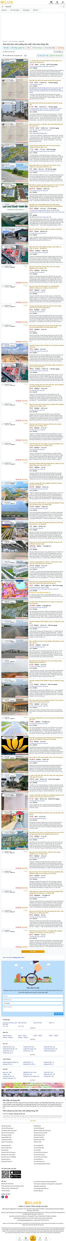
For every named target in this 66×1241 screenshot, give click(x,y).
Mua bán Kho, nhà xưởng (8, 1154)
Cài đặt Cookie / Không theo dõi (9, 1188)
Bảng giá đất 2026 (6, 1137)
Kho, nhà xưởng (14, 10)
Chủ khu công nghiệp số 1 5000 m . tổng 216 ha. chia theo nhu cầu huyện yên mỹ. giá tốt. (45, 562)
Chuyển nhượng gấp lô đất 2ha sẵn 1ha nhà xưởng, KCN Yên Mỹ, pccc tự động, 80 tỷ (45, 306)
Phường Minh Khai (36, 589)
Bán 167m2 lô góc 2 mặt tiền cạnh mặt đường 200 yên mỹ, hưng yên (46, 125)
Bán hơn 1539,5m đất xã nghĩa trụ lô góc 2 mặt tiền (45, 229)
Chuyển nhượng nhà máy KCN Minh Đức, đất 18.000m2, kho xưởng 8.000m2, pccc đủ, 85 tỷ (46, 385)
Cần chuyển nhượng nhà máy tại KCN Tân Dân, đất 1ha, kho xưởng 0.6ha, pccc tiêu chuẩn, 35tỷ (45, 326)
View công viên (53, 88)
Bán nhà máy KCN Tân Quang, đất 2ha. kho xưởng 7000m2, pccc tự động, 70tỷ (45, 425)
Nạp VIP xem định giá (7, 1142)
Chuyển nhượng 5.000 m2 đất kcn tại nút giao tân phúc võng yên (46, 346)
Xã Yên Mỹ (34, 84)
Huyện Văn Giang (35, 233)
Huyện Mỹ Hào (50, 110)
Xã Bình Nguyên (46, 210)
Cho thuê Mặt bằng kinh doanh (42, 1163)
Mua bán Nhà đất (6, 1145)
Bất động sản (37, 1126)
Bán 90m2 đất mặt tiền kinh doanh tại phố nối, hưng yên (45, 103)
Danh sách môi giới (39, 1137)
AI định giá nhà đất (6, 1139)
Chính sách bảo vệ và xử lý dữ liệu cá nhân (12, 1186)
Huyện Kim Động (35, 666)
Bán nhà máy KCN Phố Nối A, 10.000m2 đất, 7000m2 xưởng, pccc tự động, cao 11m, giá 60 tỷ (45, 931)
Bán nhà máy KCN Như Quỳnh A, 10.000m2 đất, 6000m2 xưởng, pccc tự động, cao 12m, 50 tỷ (44, 287)
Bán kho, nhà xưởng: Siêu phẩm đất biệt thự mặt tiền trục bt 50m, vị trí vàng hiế (46, 523)
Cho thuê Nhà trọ (38, 1159)
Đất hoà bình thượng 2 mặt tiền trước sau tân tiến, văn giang (46, 813)
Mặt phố (39, 88)
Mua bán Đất (4, 1150)
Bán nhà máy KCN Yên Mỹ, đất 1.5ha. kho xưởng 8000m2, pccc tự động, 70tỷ (44, 267)
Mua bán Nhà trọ (5, 1159)
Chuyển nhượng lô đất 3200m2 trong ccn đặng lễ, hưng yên (46, 622)
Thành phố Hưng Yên (36, 190)
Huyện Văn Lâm (35, 292)
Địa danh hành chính (39, 1139)
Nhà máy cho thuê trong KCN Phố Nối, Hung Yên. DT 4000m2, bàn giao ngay (45, 543)
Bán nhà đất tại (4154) (13, 957)
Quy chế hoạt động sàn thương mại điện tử (45, 1181)
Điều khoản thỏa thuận (7, 1183)
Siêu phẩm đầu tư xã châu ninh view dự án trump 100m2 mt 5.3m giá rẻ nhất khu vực (44, 166)
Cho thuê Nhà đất (38, 1145)
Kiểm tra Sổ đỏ (37, 1142)
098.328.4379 (45, 1220)
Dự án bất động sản (39, 1128)
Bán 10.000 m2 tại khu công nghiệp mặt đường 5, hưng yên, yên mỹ (46, 642)
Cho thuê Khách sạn (39, 1161)
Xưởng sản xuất (47, 217)
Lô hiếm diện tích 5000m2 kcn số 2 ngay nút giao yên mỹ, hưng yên (46, 602)
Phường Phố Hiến (35, 587)
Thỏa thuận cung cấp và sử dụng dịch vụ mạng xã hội (48, 1184)
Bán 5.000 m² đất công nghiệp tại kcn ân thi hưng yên (46, 757)
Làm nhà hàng (52, 89)
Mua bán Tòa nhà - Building (8, 1157)
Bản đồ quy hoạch (6, 1126)
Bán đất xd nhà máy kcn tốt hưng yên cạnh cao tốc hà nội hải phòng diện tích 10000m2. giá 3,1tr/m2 (46, 833)
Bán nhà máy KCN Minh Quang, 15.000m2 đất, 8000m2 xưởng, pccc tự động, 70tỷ (46, 405)
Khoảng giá (26, 10)
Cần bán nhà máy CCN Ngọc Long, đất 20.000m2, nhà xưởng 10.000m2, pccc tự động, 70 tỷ (46, 444)
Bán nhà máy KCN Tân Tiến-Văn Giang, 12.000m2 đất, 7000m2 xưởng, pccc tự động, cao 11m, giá (46, 872)
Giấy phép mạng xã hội (40, 1186)
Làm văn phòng (43, 89)
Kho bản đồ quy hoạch (7, 1128)
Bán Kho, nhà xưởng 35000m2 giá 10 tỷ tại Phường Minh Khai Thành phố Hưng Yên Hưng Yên (45, 582)
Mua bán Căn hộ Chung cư (8, 1152)
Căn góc (56, 90)
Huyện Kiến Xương (56, 212)
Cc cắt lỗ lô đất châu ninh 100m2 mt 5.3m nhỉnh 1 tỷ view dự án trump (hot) (45, 61)
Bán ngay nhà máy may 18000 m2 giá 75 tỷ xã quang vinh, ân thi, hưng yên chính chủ (46, 701)
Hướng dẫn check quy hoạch (9, 1130)
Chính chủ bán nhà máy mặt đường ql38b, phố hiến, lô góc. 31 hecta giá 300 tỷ (46, 365)
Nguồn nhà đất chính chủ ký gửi (42, 1130)
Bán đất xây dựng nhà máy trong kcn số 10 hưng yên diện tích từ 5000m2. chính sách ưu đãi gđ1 (46, 738)
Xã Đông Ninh (34, 151)
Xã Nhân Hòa (41, 110)
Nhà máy (39, 217)
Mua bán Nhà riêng (6, 1147)
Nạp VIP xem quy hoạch (7, 1132)
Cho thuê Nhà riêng (39, 1147)
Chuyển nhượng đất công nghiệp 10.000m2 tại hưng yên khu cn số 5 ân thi (45, 484)
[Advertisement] (33, 28)
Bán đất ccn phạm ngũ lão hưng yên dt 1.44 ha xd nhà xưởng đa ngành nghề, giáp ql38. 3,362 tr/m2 (46, 185)
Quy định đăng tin (38, 1190)
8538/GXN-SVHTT (37, 1212)
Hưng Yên (21, 41)
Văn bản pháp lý (5, 1190)
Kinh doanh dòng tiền (39, 90)
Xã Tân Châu (34, 66)
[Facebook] (2, 1196)
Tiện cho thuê (49, 90)
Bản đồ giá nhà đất (6, 1135)
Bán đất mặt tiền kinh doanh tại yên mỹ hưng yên (45, 80)
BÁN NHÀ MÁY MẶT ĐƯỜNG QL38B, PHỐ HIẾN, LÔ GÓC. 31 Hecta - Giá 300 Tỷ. (45, 247)
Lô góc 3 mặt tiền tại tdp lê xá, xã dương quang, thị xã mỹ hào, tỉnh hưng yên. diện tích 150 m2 (46, 795)
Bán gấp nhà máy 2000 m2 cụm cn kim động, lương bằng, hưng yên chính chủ (45, 661)
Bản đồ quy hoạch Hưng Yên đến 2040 (33, 1085)
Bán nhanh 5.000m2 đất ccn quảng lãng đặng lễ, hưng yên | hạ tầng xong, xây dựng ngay (46, 503)
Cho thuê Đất (37, 1150)
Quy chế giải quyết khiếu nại (41, 1188)
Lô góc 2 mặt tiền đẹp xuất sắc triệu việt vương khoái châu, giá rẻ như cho (46, 776)
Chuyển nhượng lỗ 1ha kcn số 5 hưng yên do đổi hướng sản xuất (46, 718)
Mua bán (4, 10)
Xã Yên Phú (34, 130)
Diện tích (35, 10)
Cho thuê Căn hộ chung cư (41, 1152)
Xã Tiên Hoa (34, 528)
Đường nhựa (45, 88)
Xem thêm (33, 951)
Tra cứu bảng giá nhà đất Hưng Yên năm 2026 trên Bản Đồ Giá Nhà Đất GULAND (33, 1093)
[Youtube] (6, 1196)
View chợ (60, 88)
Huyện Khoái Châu (43, 66)
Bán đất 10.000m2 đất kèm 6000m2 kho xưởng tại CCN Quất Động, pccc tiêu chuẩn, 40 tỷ (46, 464)
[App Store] (15, 1172)
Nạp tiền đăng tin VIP (39, 1135)
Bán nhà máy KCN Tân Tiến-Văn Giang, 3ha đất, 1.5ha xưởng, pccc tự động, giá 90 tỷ (46, 912)
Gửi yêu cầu (58, 1014)
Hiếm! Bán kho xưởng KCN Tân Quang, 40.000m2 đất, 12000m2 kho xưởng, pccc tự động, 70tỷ (46, 892)
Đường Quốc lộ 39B (36, 210)
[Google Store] (15, 1176)
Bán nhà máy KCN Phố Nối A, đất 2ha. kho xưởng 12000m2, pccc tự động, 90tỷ (44, 853)
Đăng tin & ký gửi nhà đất (40, 1132)
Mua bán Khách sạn (6, 1161)
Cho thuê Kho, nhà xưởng (40, 1157)
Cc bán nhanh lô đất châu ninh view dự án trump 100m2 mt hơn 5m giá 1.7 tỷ (44, 146)
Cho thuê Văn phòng (39, 1154)
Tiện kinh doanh (33, 89)
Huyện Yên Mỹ (42, 130)
